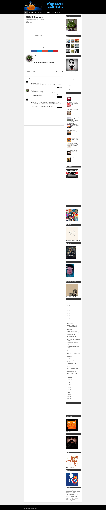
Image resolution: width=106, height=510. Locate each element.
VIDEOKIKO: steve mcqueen (72, 342)
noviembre (70, 377)
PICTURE (67, 498)
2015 (68, 310)
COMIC (74, 492)
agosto (69, 382)
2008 (68, 398)
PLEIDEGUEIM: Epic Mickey (72, 371)
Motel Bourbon (69, 116)
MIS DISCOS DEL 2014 (69, 189)
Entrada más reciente (31, 71)
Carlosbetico (33, 82)
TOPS (67, 500)
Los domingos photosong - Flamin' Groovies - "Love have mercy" (75, 112)
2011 (67, 317)
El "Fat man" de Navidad (71, 336)
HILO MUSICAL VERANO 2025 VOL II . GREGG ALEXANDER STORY (75, 138)
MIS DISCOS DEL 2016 (69, 185)
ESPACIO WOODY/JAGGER (72, 150)
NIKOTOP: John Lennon (71, 363)
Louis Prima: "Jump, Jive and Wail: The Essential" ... (73, 340)
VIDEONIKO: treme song (71, 356)
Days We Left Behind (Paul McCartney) (74, 145)
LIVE (67, 496)
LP (70, 496)
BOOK (78, 490)
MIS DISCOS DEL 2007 (70, 202)
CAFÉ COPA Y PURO (70, 123)
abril (68, 389)
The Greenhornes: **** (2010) (72, 370)
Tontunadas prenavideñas (72, 331)
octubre (69, 379)
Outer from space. (34, 508)
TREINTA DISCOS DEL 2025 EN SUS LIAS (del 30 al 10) (75, 125)
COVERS (73, 494)
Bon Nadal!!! (69, 329)
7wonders (69, 366)
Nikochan (29, 19)
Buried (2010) (69, 355)
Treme (68, 358)
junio (69, 385)
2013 (68, 313)
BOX (67, 492)
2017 (67, 307)
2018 (68, 305)
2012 (68, 315)
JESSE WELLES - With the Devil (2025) (74, 158)
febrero (69, 392)
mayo (69, 387)
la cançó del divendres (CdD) (72, 143)
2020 (68, 302)
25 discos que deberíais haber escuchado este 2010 (72, 322)
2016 (68, 308)
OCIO (76, 496)
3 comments (42, 19)
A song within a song (71, 130)
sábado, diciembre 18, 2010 (36, 83)
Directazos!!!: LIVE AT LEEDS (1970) (73, 375)
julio (68, 384)
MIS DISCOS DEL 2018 (69, 181)
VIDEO (73, 500)
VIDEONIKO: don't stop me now (73, 327)
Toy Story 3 (69, 361)
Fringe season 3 (70, 323)
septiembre (70, 380)
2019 (68, 303)
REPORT (76, 498)
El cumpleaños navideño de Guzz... (73, 349)
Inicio (26, 12)
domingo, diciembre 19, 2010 (37, 91)
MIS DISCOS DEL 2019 (69, 179)
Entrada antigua (58, 71)
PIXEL (72, 498)
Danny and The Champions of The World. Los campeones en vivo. (73, 86)
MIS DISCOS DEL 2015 (69, 187)
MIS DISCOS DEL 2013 (69, 191)
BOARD (74, 490)
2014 (68, 312)
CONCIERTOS (68, 494)
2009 (68, 396)
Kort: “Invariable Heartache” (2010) (73, 353)
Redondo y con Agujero (71, 157)
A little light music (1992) (71, 334)
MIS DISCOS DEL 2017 (69, 183)
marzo (69, 390)
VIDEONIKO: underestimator (72, 368)
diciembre (70, 319)
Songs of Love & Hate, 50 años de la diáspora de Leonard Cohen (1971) (72, 80)
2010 (68, 318)
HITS (77, 494)
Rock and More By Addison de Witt (72, 110)
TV (70, 500)
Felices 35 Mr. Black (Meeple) (72, 373)
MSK (73, 496)
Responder (60, 87)
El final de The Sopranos (71, 365)
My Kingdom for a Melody (72, 102)
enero (69, 394)
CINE (70, 492)
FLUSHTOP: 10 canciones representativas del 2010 (72, 326)
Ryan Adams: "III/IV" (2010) (72, 360)
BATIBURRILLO (68, 490)
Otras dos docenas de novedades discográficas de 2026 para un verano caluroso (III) (75, 153)
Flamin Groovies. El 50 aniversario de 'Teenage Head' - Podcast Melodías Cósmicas (72, 83)
